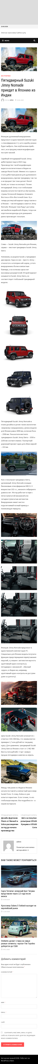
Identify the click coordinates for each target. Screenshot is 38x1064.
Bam (12, 1061)
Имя (3, 1002)
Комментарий (7, 972)
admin (12, 100)
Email (3, 1012)
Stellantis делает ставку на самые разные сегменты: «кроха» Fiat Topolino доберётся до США (18, 943)
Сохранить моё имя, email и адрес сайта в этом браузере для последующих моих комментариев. (18, 1035)
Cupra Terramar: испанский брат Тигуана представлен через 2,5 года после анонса (18, 894)
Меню (7, 40)
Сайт (3, 1022)
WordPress (5, 1061)
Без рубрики (5, 76)
